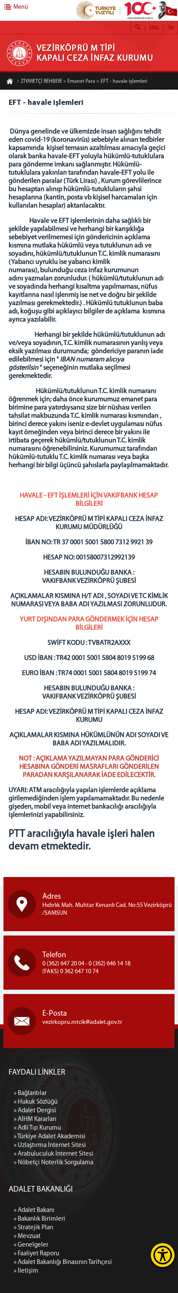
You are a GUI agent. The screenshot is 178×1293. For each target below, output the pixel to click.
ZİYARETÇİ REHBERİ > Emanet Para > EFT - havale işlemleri (84, 81)
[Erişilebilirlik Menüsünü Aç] (163, 1255)
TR (170, 28)
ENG (154, 28)
